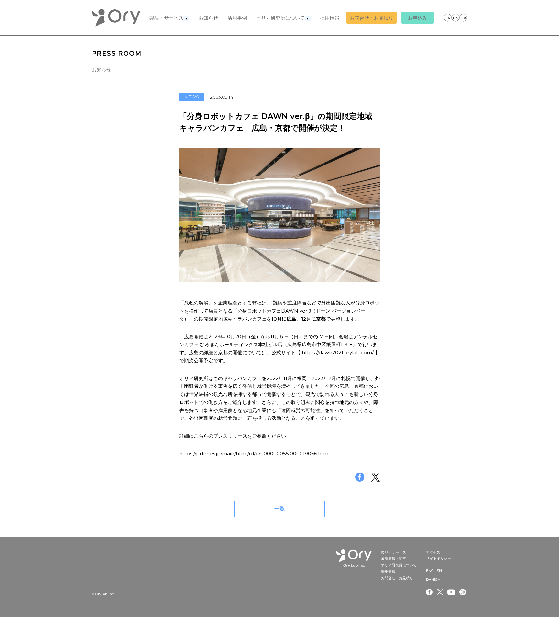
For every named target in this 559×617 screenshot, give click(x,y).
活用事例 (237, 18)
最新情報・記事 (393, 558)
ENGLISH (455, 17)
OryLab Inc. (116, 18)
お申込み (417, 18)
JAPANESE (448, 17)
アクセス (433, 552)
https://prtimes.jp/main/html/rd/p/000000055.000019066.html (254, 454)
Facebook (429, 592)
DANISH (463, 17)
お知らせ (208, 18)
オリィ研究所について (280, 18)
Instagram (463, 592)
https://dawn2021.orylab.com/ (338, 352)
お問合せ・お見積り (371, 18)
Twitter (440, 592)
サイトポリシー (438, 558)
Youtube (451, 592)
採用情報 (329, 18)
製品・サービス (166, 18)
